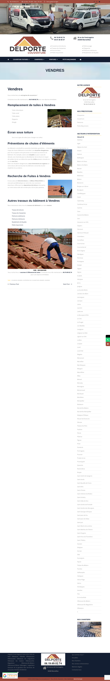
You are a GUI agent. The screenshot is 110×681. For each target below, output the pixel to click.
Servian (79, 551)
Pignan (79, 440)
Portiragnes (80, 451)
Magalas (79, 354)
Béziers (79, 179)
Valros (79, 583)
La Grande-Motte (82, 290)
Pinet (78, 444)
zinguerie (19, 654)
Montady (80, 383)
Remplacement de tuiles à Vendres (31, 105)
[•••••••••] (40, 249)
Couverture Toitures (20, 59)
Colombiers (80, 236)
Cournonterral (81, 247)
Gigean (79, 268)
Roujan (79, 472)
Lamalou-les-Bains (82, 294)
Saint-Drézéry (81, 497)
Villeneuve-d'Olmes (13, 665)
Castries (79, 208)
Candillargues (81, 193)
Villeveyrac (80, 608)
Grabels (79, 276)
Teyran (79, 562)
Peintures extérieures (18, 216)
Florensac (80, 258)
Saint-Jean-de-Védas (83, 519)
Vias (78, 594)
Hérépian (80, 279)
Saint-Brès (80, 487)
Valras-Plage (81, 580)
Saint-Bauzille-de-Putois (84, 483)
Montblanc (80, 397)
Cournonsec (81, 243)
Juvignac (79, 286)
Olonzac (79, 422)
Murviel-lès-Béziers (83, 408)
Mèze (78, 376)
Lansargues (80, 297)
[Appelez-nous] (108, 340)
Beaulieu (79, 172)
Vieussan (10, 667)
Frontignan (80, 261)
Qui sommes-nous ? (78, 655)
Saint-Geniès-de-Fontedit (84, 504)
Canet (79, 197)
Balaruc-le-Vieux (82, 161)
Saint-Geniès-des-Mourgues (85, 508)
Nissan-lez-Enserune (83, 419)
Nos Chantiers (76, 661)
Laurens (79, 308)
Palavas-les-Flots (82, 426)
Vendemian (23, 670)
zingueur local (12, 654)
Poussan (79, 454)
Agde (78, 143)
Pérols (79, 433)
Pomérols (80, 447)
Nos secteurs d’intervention (80, 664)
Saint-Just (80, 522)
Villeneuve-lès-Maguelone (85, 605)
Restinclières (81, 469)
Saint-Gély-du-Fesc (82, 501)
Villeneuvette (12, 659)
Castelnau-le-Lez (82, 204)
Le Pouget (80, 322)
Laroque (79, 301)
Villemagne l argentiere (27, 665)
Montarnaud (81, 390)
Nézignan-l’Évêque (82, 415)
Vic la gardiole (18, 667)
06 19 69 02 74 (14, 1)
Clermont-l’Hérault (82, 233)
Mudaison (80, 404)
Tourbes (79, 569)
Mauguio (80, 369)
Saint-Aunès (80, 479)
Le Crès (79, 319)
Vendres (15, 89)
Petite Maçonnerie (69, 59)
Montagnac (80, 386)
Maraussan (80, 358)
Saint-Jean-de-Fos (82, 515)
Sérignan (80, 547)
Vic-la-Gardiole (81, 597)
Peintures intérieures (18, 219)
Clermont (80, 229)
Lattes (79, 304)
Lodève (79, 340)
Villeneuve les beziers (16, 661)
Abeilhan (80, 140)
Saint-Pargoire (81, 533)
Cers (78, 218)
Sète (78, 554)
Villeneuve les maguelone (25, 659)
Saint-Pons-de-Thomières (85, 537)
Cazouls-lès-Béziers (83, 215)
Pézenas (79, 436)
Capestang (80, 201)
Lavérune (80, 311)
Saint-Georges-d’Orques (84, 512)
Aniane (79, 151)
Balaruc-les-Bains (82, 165)
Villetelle (22, 656)
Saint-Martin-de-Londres (84, 526)
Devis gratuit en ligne (52, 1)
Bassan (79, 168)
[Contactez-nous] (108, 344)
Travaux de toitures (18, 210)
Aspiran (79, 154)
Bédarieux (80, 176)
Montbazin (80, 394)
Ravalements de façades (19, 222)
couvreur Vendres (17, 280)
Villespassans (30, 656)
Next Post (66, 284)
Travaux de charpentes (19, 213)
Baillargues (80, 158)
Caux (78, 211)
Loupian (79, 344)
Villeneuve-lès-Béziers (83, 601)
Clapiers (79, 226)
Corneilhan (80, 240)
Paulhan (79, 429)
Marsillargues (81, 365)
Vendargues (81, 587)
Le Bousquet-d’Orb (83, 315)
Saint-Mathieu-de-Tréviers (85, 529)
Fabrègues (80, 254)
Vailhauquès (81, 572)
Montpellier (80, 401)
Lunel (79, 347)
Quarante (80, 465)
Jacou (79, 283)
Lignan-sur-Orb (81, 336)
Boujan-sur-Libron (82, 186)
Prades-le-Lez (81, 458)
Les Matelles (81, 326)
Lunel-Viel (80, 351)
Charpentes (38, 59)
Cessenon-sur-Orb (82, 222)
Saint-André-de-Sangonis (84, 476)
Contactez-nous (76, 670)
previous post (14, 284)
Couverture (80, 119)
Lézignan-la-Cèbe (82, 333)
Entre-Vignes (81, 251)
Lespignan (80, 329)
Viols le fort (25, 654)
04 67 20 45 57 (59, 40)
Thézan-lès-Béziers (82, 565)
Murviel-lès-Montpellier (84, 411)
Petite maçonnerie (17, 225)
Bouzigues (80, 190)
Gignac (79, 272)
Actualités (75, 658)
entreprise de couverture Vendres (33, 280)
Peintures (52, 59)
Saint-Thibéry (81, 540)
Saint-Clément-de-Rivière (84, 494)
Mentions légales (77, 667)
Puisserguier (81, 461)
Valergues (80, 576)
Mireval (79, 379)
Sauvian (79, 544)
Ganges (79, 265)
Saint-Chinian (81, 490)
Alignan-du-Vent (82, 147)
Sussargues (80, 558)
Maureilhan (80, 372)
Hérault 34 (80, 137)
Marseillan (80, 361)
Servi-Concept (78, 679)
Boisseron (80, 183)
